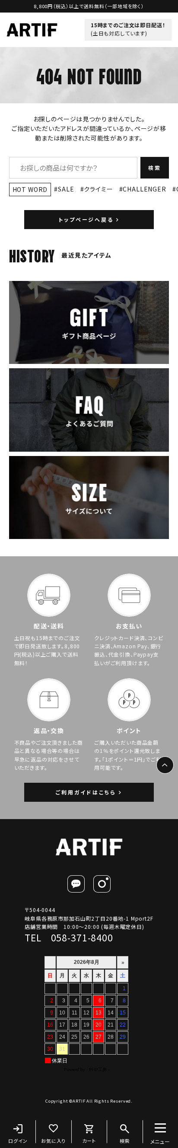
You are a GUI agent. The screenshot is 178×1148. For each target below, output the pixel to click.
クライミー (98, 189)
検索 (154, 167)
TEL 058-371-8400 (69, 937)
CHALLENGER (144, 189)
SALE (66, 189)
